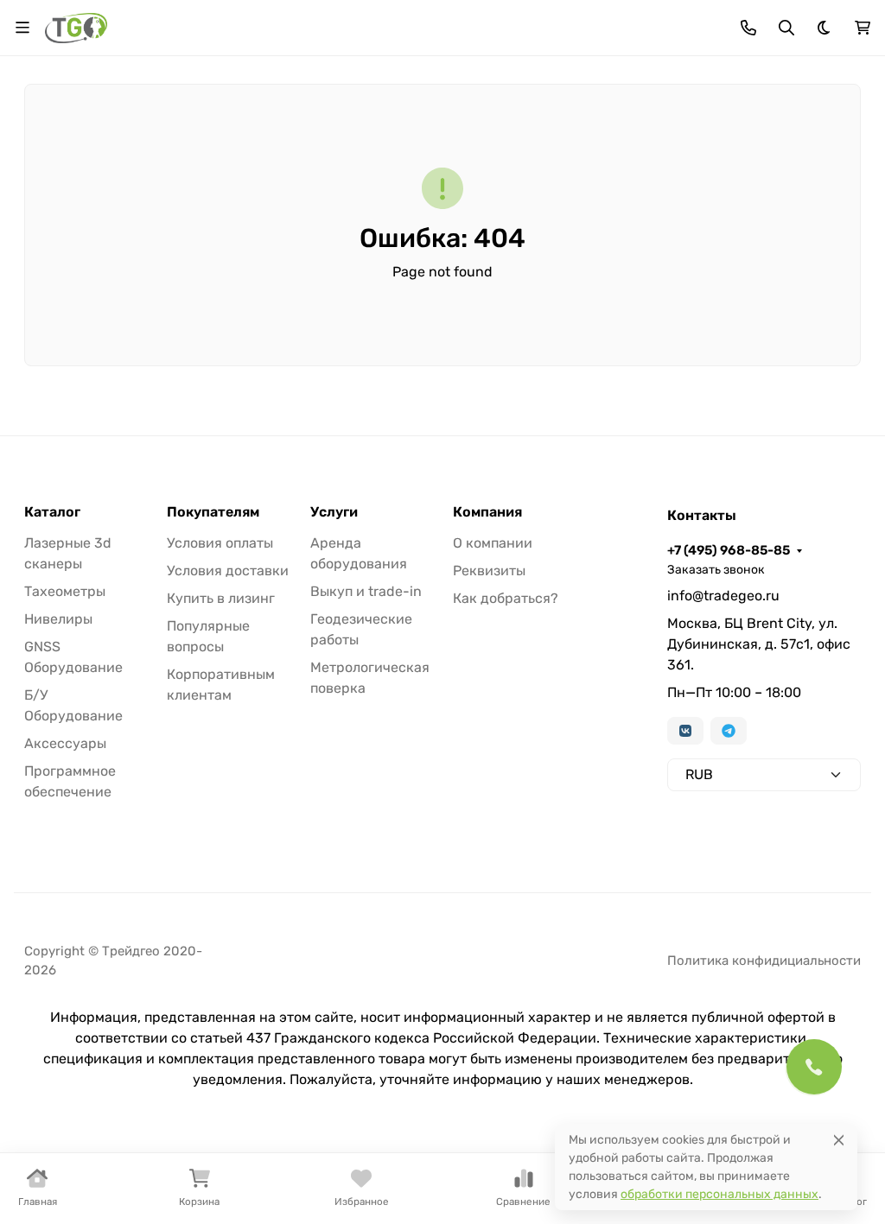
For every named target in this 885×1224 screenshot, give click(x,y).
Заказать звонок (716, 569)
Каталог (52, 512)
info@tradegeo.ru (723, 595)
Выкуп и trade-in (366, 591)
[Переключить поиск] (786, 27)
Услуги (334, 512)
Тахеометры (64, 591)
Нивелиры (58, 619)
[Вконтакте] (685, 731)
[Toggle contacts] (748, 27)
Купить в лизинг (221, 598)
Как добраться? (505, 598)
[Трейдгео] (76, 26)
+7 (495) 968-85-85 (728, 550)
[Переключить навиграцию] (22, 27)
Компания (487, 512)
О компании (492, 543)
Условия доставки (228, 570)
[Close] (839, 1140)
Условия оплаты (220, 543)
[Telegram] (728, 731)
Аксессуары (65, 743)
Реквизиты (489, 570)
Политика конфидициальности (764, 960)
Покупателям (213, 512)
